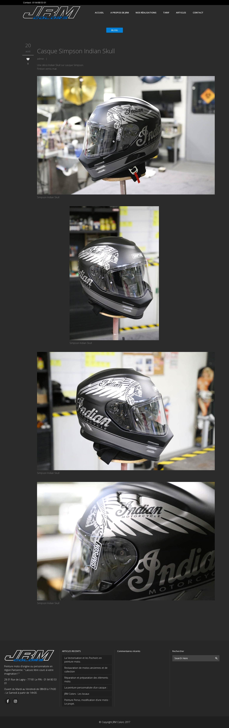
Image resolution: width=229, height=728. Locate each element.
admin (40, 58)
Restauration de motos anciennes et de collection (85, 669)
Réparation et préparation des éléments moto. (86, 679)
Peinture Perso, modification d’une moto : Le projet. (86, 701)
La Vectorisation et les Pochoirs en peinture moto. (83, 659)
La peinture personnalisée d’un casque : (85, 687)
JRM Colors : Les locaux (76, 693)
